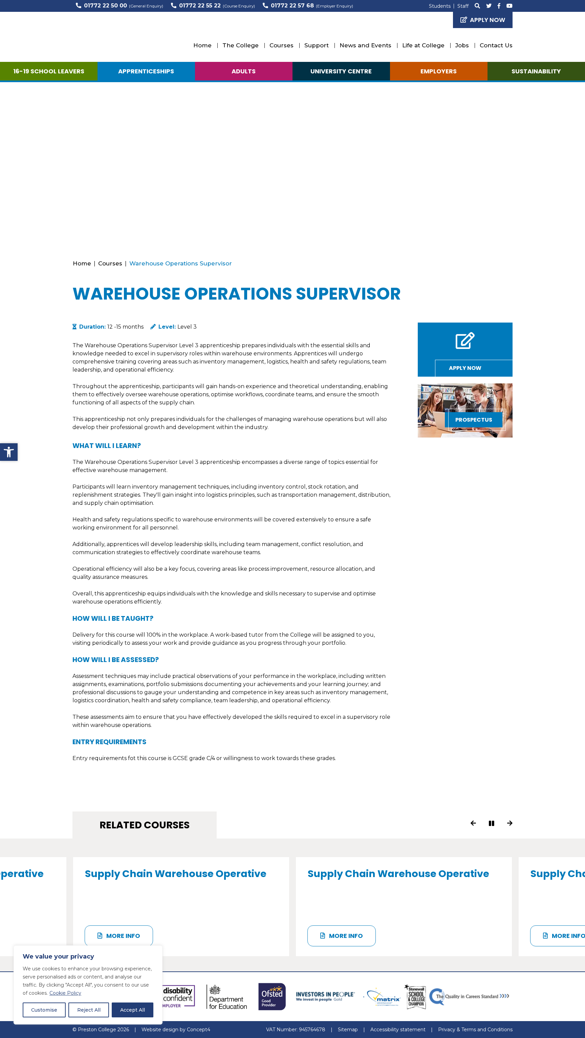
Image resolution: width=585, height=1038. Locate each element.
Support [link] (316, 45)
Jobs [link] (462, 45)
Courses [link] (281, 45)
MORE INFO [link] (122, 935)
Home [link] (202, 45)
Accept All (132, 1010)
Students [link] (440, 6)
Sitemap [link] (348, 1030)
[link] (9, 452)
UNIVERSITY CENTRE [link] (341, 71)
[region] (88, 984)
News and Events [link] (365, 45)
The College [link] (240, 45)
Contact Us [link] (496, 45)
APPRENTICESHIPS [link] (146, 71)
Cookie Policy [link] (65, 993)
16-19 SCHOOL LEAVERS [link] (48, 71)
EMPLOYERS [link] (438, 71)
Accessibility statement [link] (398, 1030)
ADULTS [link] (244, 71)
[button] (473, 823)
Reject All (89, 1010)
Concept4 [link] (198, 1030)
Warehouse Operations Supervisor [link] (180, 263)
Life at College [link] (423, 45)
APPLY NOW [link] (487, 20)
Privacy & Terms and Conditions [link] (475, 1030)
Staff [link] (463, 6)
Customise (44, 1010)
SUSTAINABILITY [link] (536, 71)
